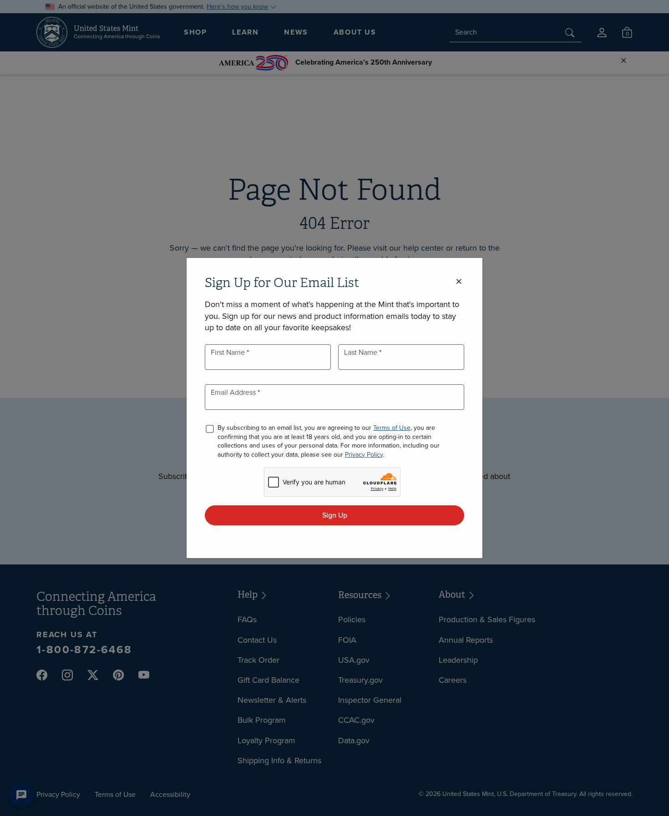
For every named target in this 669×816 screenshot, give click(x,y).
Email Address (234, 392)
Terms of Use (392, 428)
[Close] (458, 281)
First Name (229, 352)
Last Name (361, 352)
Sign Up (334, 515)
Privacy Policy (364, 454)
